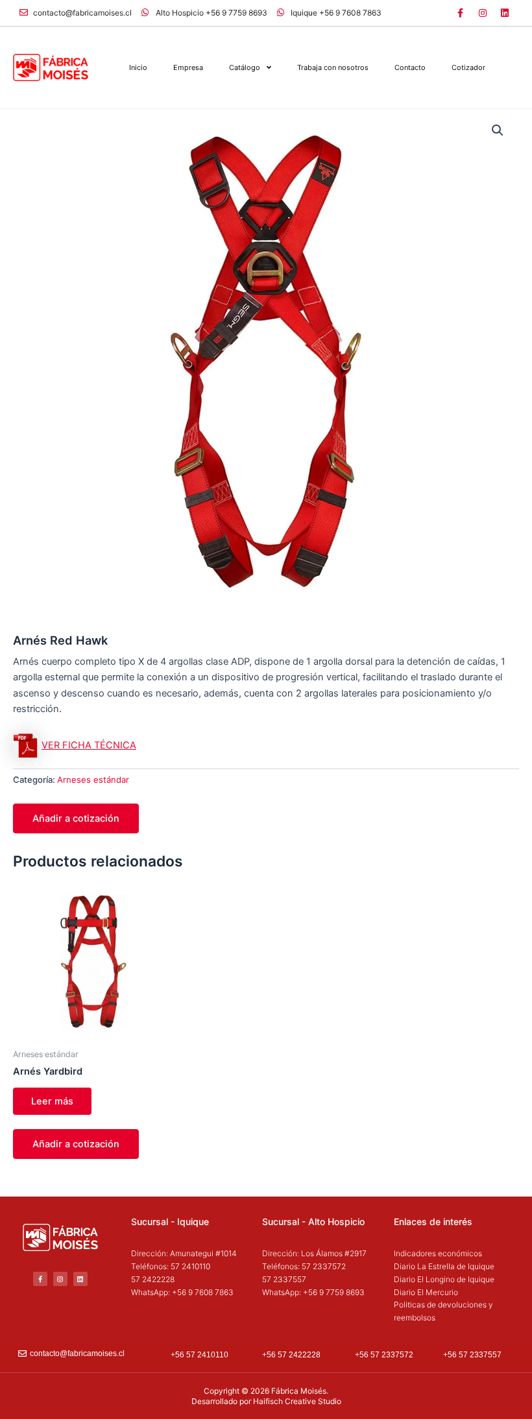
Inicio (138, 67)
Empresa (188, 67)
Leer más (52, 1101)
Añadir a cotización (75, 818)
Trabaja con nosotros (333, 67)
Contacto (410, 67)
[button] (497, 130)
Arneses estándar (93, 779)
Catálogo (244, 67)
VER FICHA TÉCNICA (89, 745)
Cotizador (468, 67)
